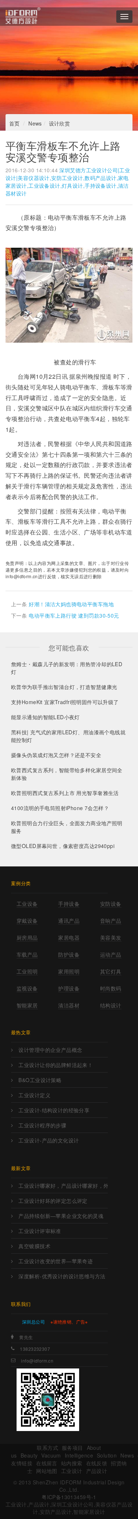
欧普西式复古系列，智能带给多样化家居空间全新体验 (67, 773)
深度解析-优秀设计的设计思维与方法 (61, 1276)
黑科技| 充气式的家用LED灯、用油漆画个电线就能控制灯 (68, 735)
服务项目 (72, 1447)
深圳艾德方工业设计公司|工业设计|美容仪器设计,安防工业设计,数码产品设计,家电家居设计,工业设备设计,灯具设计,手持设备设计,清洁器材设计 (68, 181)
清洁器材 (68, 1005)
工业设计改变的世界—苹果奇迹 (55, 1261)
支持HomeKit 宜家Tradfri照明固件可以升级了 (65, 702)
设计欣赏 (59, 123)
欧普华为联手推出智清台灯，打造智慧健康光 (64, 686)
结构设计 (110, 1005)
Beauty (29, 1455)
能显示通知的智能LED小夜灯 (45, 717)
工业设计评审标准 (39, 1230)
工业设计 (71, 1470)
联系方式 (47, 1447)
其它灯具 (110, 971)
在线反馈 (96, 1463)
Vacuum (51, 1455)
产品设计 (96, 1470)
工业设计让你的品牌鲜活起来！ (55, 1064)
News (35, 123)
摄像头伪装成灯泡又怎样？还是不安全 (56, 755)
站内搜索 (71, 1463)
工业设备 (27, 903)
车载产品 (27, 954)
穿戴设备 (27, 920)
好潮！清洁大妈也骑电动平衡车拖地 (71, 604)
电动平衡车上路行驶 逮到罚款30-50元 (74, 615)
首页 (14, 123)
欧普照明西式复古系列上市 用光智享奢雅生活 (65, 792)
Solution (107, 1455)
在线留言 (46, 1463)
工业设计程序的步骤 (42, 1125)
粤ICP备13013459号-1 (69, 1497)
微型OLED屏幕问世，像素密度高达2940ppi (62, 845)
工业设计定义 (34, 1095)
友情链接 (21, 1463)
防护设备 (68, 954)
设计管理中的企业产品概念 (50, 1049)
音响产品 (110, 920)
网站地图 (46, 1470)
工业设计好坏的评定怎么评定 (52, 1200)
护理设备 (68, 988)
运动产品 (110, 954)
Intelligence (79, 1455)
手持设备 (68, 903)
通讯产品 (68, 920)
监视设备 (27, 988)
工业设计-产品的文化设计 (48, 1140)
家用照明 (68, 971)
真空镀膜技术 (34, 1246)
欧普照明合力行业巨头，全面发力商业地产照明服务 (67, 826)
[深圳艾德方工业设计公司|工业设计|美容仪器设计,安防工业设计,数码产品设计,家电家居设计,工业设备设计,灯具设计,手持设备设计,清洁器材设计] (23, 16)
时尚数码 (110, 988)
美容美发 (110, 937)
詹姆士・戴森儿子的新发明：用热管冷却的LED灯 (66, 667)
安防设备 (110, 903)
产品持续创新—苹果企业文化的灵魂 (60, 1215)
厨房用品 (27, 937)
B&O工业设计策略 (39, 1080)
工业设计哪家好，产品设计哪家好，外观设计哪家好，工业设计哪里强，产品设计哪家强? (63, 1185)
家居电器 (68, 937)
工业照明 (27, 971)
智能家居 (27, 1005)
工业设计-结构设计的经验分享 (53, 1110)
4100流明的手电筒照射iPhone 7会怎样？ (60, 808)
